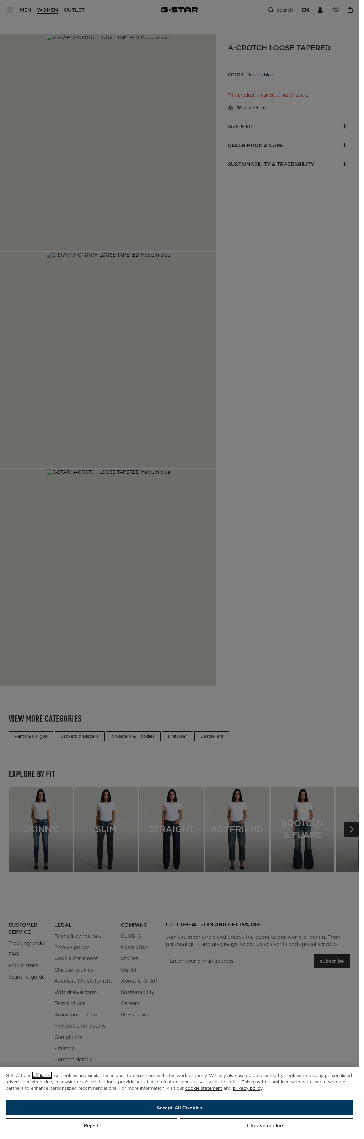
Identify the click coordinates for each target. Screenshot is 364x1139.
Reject (91, 1125)
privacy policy (247, 1088)
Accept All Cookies (179, 1107)
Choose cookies (266, 1125)
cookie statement (203, 1088)
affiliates (42, 1075)
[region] (179, 1103)
